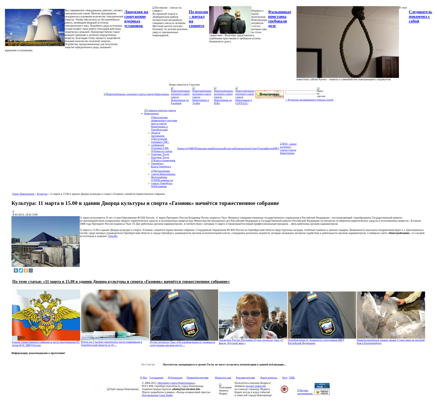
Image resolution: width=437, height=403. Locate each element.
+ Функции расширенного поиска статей (309, 99)
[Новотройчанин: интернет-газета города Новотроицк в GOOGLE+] (245, 103)
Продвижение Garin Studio (157, 395)
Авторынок (158, 135)
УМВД (191, 148)
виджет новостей (256, 386)
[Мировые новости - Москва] (322, 393)
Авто (247, 148)
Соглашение (156, 377)
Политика (218, 148)
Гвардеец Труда (160, 157)
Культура (229, 148)
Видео (269, 148)
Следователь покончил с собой (420, 16)
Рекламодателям (245, 377)
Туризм (262, 148)
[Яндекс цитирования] (305, 393)
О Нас (143, 377)
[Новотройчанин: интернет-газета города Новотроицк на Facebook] (180, 103)
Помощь (239, 148)
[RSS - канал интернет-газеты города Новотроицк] (289, 153)
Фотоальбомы (159, 177)
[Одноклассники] (26, 270)
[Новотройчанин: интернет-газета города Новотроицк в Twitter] (202, 103)
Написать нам (223, 377)
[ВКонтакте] (16, 270)
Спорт (254, 148)
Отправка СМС (160, 148)
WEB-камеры (159, 186)
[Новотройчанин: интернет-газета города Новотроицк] (136, 94)
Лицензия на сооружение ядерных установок (136, 19)
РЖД (276, 148)
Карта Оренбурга (161, 166)
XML (292, 377)
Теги (284, 377)
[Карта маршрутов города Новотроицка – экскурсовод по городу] (269, 97)
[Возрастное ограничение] (284, 392)
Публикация (175, 377)
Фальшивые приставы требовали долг (279, 19)
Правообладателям (197, 377)
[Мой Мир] (31, 270)
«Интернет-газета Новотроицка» (176, 382)
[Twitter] (21, 270)
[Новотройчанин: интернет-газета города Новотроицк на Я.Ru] (223, 103)
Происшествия (204, 148)
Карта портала (268, 377)
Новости (182, 148)
